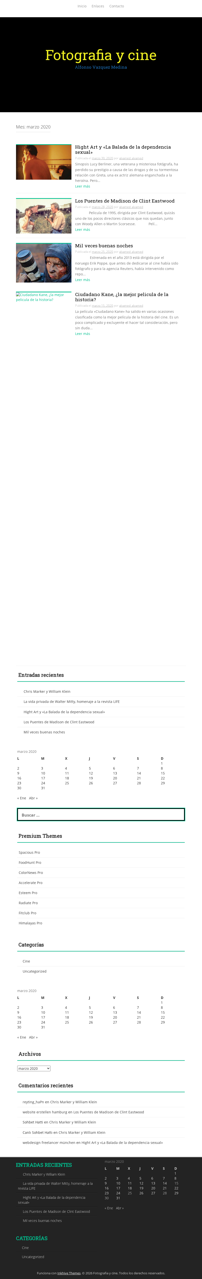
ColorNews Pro (31, 872)
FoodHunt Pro (30, 862)
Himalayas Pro (30, 923)
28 (139, 783)
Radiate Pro (28, 902)
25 (67, 783)
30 (19, 788)
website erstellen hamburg (45, 1112)
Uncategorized (35, 971)
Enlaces (98, 6)
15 (163, 773)
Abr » (33, 798)
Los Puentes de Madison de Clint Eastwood (59, 722)
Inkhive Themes (69, 1273)
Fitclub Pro (27, 913)
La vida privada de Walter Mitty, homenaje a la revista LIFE (72, 701)
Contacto (116, 6)
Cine (26, 961)
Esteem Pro (28, 892)
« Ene (21, 798)
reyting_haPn (33, 1102)
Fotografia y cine (101, 54)
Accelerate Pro (30, 882)
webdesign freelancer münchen (49, 1142)
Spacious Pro (29, 852)
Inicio (82, 6)
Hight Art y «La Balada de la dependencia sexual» (64, 712)
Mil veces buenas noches (44, 732)
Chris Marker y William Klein (47, 691)
